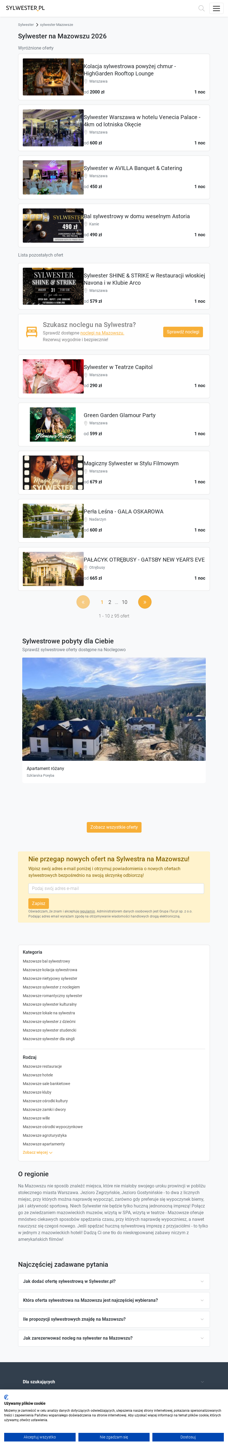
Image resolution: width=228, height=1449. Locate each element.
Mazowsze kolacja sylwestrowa (50, 970)
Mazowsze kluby (37, 1092)
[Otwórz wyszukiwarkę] (201, 8)
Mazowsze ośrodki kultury (45, 1101)
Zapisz (38, 903)
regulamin (87, 911)
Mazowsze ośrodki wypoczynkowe (53, 1127)
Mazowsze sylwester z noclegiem (51, 987)
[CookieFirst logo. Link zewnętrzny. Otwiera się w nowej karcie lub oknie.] (6, 1397)
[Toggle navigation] (216, 8)
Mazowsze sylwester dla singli (49, 1039)
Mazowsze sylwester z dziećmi (49, 1021)
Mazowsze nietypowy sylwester (50, 978)
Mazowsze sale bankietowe (46, 1083)
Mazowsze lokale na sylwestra (49, 1013)
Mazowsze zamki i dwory (44, 1109)
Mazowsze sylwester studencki (49, 1030)
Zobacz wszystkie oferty (114, 827)
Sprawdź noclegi (183, 331)
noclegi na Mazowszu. (102, 333)
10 (124, 602)
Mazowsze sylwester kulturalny (50, 1004)
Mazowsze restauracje (42, 1066)
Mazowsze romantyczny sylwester (52, 995)
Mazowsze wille (36, 1118)
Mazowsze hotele (38, 1075)
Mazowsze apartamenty (44, 1144)
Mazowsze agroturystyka (45, 1135)
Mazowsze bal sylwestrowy (46, 961)
